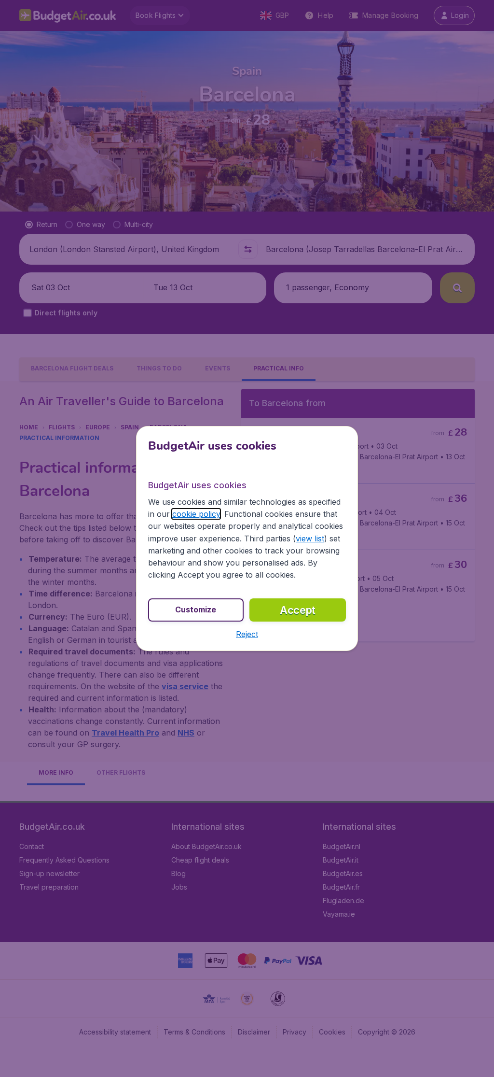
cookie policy (196, 514)
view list (310, 538)
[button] (247, 634)
